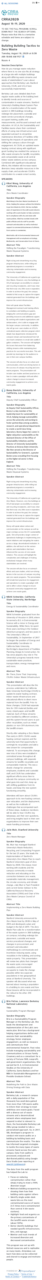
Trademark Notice (29, 1276)
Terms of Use (26, 1274)
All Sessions (11, 3)
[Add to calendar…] (23, 56)
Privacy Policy (13, 1274)
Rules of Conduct (12, 1276)
